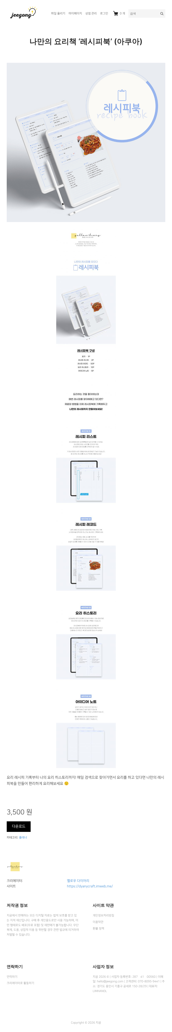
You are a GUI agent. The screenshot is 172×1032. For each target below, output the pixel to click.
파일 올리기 (58, 13)
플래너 (23, 837)
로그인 (104, 13)
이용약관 (98, 922)
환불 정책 (98, 928)
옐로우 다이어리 (78, 881)
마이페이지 (75, 13)
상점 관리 (91, 13)
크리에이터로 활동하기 (20, 983)
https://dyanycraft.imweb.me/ (90, 886)
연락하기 (12, 976)
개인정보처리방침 (103, 915)
